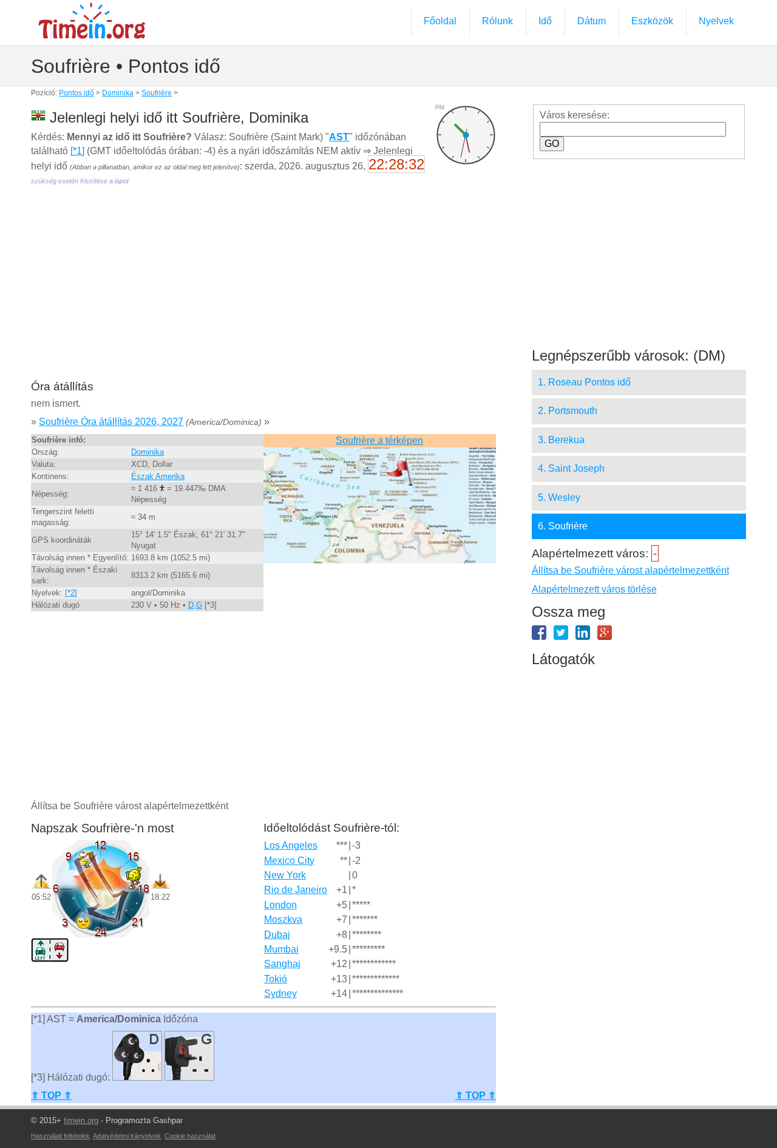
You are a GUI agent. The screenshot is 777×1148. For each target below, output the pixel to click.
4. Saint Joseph (571, 468)
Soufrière (156, 93)
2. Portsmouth (567, 411)
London (280, 905)
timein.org (81, 1120)
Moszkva (283, 919)
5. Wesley (559, 497)
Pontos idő (76, 93)
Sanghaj (282, 964)
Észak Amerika (158, 476)
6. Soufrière (563, 526)
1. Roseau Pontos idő (584, 382)
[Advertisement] (263, 291)
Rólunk (497, 21)
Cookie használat (190, 1136)
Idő (545, 21)
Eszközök (652, 21)
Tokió (275, 979)
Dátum (591, 21)
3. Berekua (561, 440)
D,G (195, 605)
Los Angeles (290, 845)
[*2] (71, 592)
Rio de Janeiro (295, 890)
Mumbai (281, 949)
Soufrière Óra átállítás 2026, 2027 (111, 421)
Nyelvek (716, 21)
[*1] (77, 151)
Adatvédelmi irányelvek (127, 1136)
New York (285, 875)
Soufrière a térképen (379, 440)
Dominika (118, 93)
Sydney (280, 993)
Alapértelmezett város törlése (594, 589)
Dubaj (277, 934)
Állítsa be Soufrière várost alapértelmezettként (630, 570)
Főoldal (440, 21)
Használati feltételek (60, 1136)
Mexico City (289, 860)
